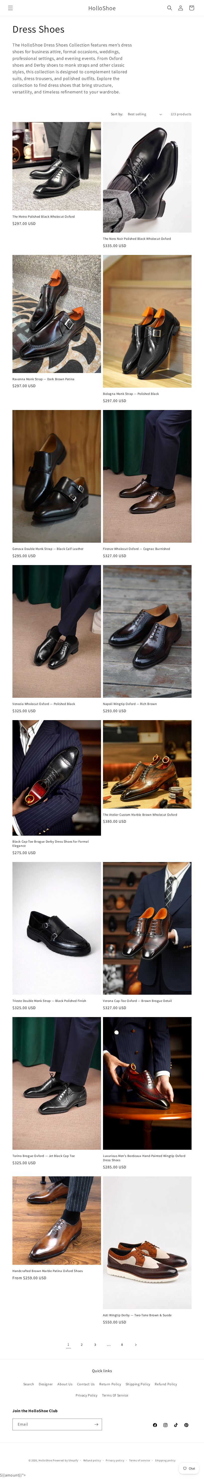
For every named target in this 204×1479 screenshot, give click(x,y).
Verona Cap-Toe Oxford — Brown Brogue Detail (137, 1001)
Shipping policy (165, 1460)
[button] (10, 7)
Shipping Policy (138, 1384)
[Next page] (135, 1344)
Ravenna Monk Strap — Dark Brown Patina (43, 379)
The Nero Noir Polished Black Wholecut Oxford (137, 239)
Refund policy (92, 1460)
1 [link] (68, 1344)
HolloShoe (45, 1460)
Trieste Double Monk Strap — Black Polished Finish (49, 1001)
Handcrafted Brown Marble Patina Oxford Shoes (47, 1271)
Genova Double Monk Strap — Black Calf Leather (48, 549)
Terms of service (139, 1460)
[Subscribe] (96, 1424)
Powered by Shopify (65, 1460)
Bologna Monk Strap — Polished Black (131, 394)
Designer (46, 1384)
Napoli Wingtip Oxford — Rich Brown (130, 704)
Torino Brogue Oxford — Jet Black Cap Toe (43, 1156)
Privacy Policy (86, 1395)
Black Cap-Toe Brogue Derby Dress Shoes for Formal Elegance (50, 844)
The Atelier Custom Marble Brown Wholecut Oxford (140, 815)
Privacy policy (115, 1460)
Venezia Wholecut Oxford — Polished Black (43, 704)
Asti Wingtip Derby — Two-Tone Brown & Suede (137, 1315)
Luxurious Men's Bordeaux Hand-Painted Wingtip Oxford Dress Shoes (144, 1158)
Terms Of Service (115, 1395)
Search (28, 1384)
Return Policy (110, 1384)
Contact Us (86, 1384)
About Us (64, 1384)
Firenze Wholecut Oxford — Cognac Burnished (136, 549)
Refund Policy (166, 1384)
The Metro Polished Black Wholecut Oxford (43, 217)
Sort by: (117, 114)
